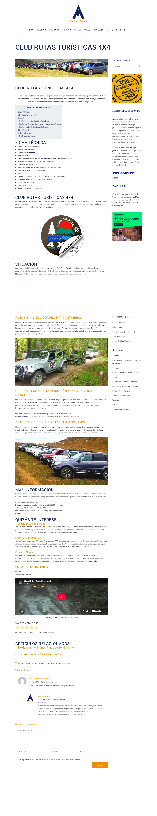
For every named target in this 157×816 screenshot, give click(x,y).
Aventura (115, 356)
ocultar (48, 107)
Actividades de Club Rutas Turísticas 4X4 (35, 127)
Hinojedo (43, 663)
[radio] (17, 627)
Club (36, 663)
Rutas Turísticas (63, 663)
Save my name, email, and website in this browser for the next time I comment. (49, 759)
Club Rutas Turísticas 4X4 (27, 115)
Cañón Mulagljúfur (119, 323)
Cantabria (29, 663)
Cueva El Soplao (24, 552)
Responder (54, 682)
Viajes (114, 405)
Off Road (51, 663)
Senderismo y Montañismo (122, 396)
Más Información (23, 130)
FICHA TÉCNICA (23, 112)
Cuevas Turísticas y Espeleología (125, 373)
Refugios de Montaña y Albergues (125, 386)
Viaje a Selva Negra (119, 336)
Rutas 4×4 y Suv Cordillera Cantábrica (34, 121)
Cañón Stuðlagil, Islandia (121, 341)
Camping (115, 368)
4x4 (22, 663)
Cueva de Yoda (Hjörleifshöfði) (124, 332)
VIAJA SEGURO (119, 186)
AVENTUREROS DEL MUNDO (126, 111)
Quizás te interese (24, 133)
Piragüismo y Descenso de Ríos (124, 382)
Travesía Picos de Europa (30, 523)
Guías (114, 377)
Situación (21, 118)
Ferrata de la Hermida (28, 538)
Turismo (115, 400)
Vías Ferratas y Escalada (121, 409)
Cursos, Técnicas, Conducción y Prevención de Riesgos (40, 124)
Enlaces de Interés (27, 136)
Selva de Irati (117, 327)
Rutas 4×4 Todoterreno (121, 391)
